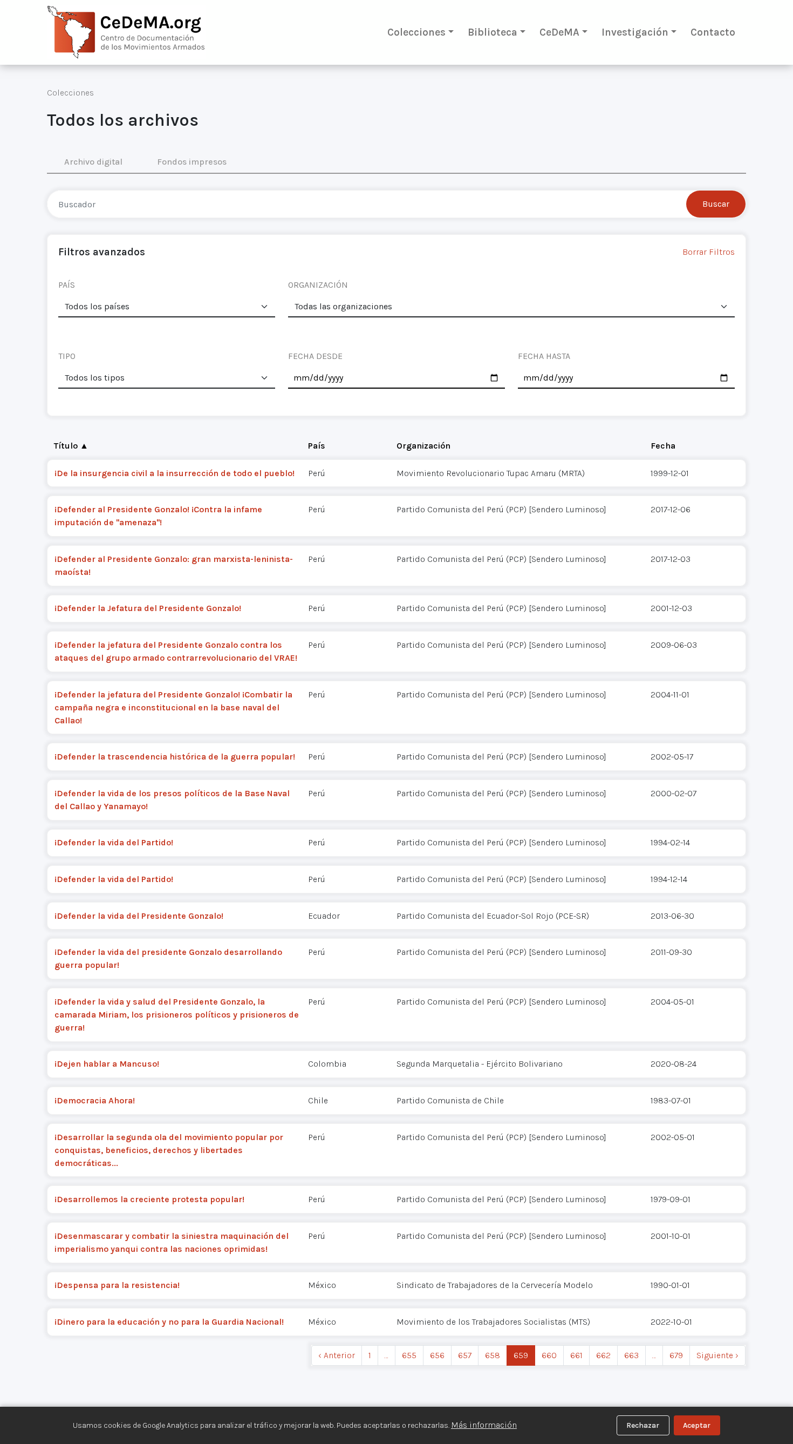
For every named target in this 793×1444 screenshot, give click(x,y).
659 (521, 1355)
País (316, 445)
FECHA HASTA (544, 356)
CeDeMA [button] (559, 32)
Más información (484, 1425)
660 (549, 1355)
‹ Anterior (336, 1355)
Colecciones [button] (416, 32)
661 (576, 1355)
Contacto (713, 32)
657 (464, 1355)
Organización (423, 445)
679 (676, 1355)
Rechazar (642, 1425)
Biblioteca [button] (492, 32)
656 (437, 1355)
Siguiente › (717, 1355)
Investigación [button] (634, 32)
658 (492, 1355)
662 (603, 1355)
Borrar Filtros (708, 252)
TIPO (67, 356)
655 (409, 1355)
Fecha (663, 445)
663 (631, 1355)
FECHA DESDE (315, 356)
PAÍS (66, 285)
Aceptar (696, 1425)
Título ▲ (71, 445)
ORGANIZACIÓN (318, 285)
